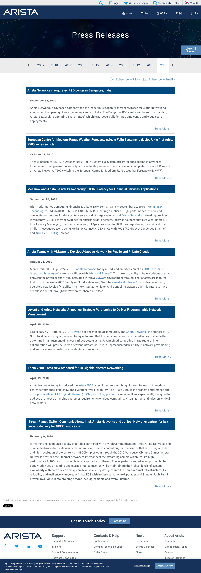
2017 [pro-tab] (68, 65)
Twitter (17, 546)
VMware (101, 278)
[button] (101, 3)
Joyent (76, 332)
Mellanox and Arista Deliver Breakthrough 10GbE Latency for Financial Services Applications (92, 189)
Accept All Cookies (164, 566)
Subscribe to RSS (127, 79)
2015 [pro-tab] (95, 65)
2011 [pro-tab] (150, 65)
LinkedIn (28, 546)
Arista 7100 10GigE (47, 233)
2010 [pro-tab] (163, 65)
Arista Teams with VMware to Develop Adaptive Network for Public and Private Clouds (88, 251)
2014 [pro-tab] (109, 65)
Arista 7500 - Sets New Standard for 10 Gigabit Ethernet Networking (75, 368)
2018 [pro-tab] (54, 65)
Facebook (5, 546)
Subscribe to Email (161, 79)
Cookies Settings (142, 566)
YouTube (40, 546)
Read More (162, 128)
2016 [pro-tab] (81, 65)
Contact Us (119, 521)
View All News (191, 50)
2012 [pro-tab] (136, 65)
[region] (100, 566)
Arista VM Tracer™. (100, 273)
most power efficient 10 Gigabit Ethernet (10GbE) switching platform (73, 394)
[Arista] (20, 12)
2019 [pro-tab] (40, 65)
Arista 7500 (85, 385)
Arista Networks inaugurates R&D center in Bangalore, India (69, 90)
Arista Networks (132, 215)
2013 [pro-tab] (122, 65)
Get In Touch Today (88, 521)
